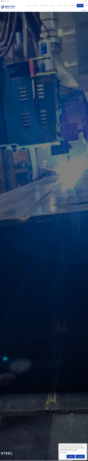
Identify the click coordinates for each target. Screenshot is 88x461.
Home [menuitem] (29, 5)
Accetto (80, 456)
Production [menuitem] (43, 5)
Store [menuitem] (80, 5)
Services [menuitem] (59, 5)
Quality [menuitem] (52, 7)
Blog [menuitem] (65, 5)
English (4, 1)
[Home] (10, 7)
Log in (85, 1)
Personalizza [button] (63, 452)
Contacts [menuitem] (72, 5)
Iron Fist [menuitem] (35, 5)
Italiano (8, 1)
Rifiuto (71, 456)
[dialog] (73, 452)
